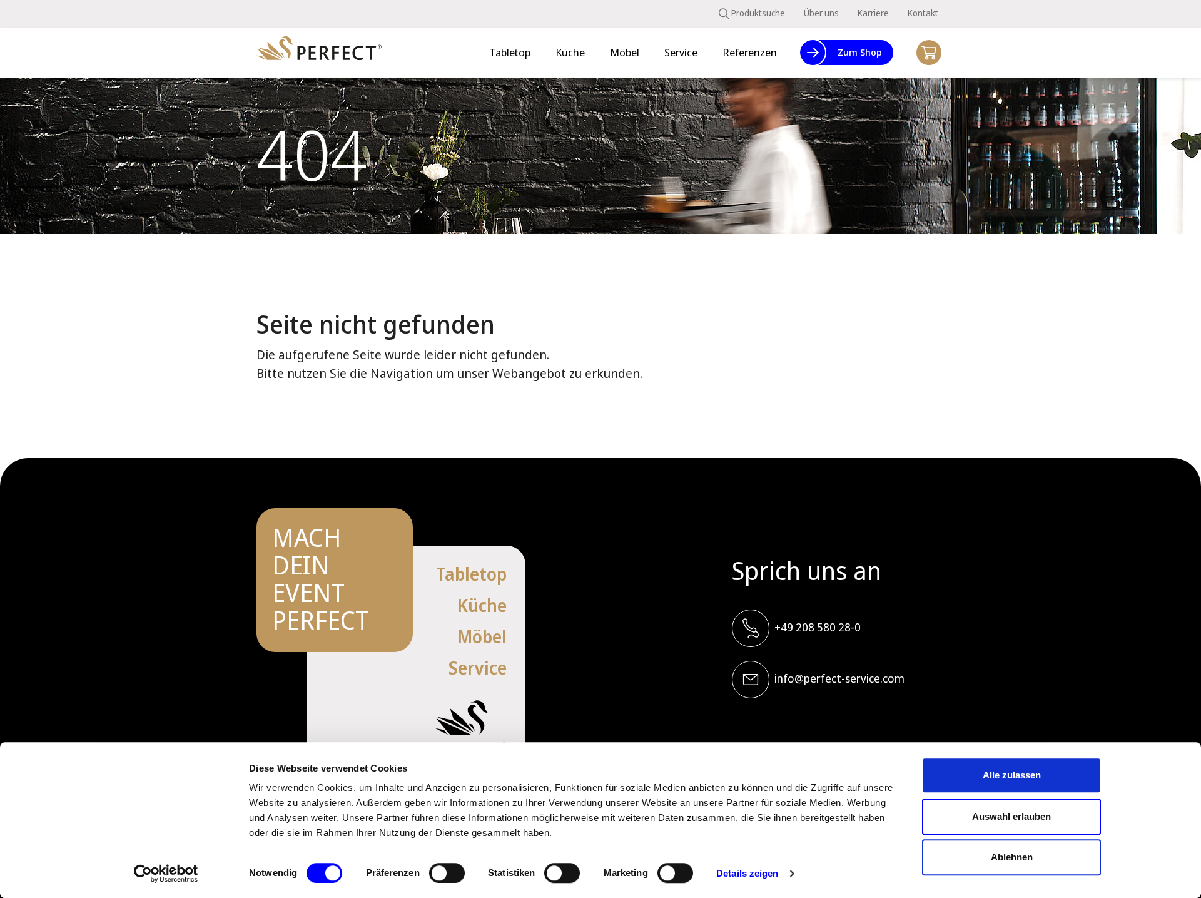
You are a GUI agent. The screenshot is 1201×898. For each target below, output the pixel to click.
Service (477, 668)
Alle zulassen (1012, 775)
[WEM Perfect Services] (319, 53)
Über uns (821, 13)
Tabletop (471, 574)
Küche (482, 605)
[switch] (447, 873)
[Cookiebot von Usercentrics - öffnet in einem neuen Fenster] (166, 873)
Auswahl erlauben (1011, 816)
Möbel (482, 636)
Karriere (873, 13)
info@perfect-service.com (839, 678)
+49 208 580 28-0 (817, 627)
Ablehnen (1012, 857)
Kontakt (923, 13)
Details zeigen (747, 873)
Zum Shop (860, 52)
